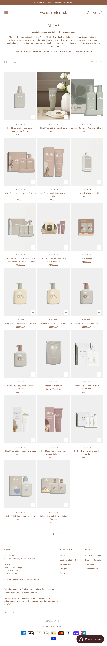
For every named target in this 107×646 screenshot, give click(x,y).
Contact (63, 573)
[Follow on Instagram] (13, 612)
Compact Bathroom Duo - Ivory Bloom (87, 128)
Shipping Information (94, 560)
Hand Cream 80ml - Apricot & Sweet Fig (53, 194)
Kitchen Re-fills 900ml (53, 385)
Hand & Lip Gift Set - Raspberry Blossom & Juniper (53, 260)
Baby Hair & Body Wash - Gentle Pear (20, 323)
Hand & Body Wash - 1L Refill (87, 193)
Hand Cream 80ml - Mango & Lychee (20, 451)
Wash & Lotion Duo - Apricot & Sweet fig (20, 194)
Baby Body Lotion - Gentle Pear (53, 323)
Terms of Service (91, 569)
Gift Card (63, 569)
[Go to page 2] (62, 534)
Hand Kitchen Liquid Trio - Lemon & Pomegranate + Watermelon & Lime (20, 260)
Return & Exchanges (93, 555)
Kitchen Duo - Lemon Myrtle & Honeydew (86, 387)
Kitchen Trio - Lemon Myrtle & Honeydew (86, 452)
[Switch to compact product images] (15, 62)
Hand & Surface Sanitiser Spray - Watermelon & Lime (20, 129)
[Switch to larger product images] (5, 62)
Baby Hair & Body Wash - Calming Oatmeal (20, 387)
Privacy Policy (90, 564)
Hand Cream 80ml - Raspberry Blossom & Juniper (53, 452)
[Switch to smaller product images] (10, 62)
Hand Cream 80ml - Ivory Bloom (53, 128)
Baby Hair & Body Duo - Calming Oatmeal (53, 517)
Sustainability (65, 564)
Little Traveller (86, 258)
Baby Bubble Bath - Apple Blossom (20, 516)
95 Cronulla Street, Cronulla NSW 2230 (20, 558)
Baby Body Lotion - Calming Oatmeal (86, 323)
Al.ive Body (20, 124)
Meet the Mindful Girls (69, 560)
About (62, 555)
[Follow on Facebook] (5, 612)
